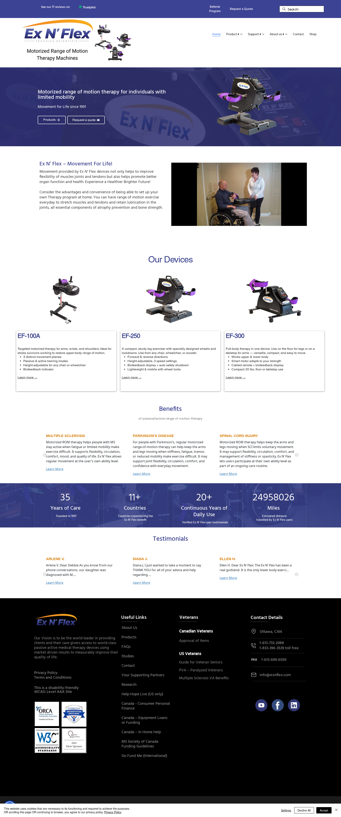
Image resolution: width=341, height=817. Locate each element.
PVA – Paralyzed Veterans (201, 670)
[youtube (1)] (261, 705)
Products (129, 637)
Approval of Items (194, 641)
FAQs (126, 647)
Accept (324, 810)
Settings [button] (286, 810)
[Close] (336, 810)
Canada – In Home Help (141, 732)
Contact (128, 666)
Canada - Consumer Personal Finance (146, 706)
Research (129, 685)
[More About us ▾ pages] (286, 34)
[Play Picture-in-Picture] (294, 220)
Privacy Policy (45, 673)
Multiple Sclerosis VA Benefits (204, 678)
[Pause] (176, 220)
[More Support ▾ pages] (263, 34)
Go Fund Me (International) (144, 756)
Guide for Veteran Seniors (200, 662)
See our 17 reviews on (55, 7)
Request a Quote (241, 9)
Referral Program (215, 9)
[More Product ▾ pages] (241, 34)
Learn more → (27, 377)
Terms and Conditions (52, 678)
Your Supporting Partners (143, 675)
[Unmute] (183, 220)
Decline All (304, 810)
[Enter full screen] (301, 220)
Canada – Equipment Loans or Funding (144, 720)
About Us (129, 628)
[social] (294, 705)
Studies (128, 656)
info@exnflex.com (275, 675)
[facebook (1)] (278, 705)
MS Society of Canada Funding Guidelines (140, 744)
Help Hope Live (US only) (142, 694)
